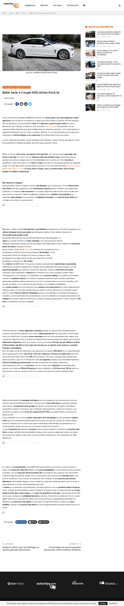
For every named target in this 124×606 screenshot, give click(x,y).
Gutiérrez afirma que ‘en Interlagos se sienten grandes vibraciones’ (20, 548)
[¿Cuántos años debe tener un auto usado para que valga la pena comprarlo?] (90, 75)
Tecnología (72, 5)
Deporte (44, 5)
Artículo (13, 87)
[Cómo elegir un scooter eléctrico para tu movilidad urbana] (90, 53)
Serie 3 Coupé (51, 126)
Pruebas (27, 87)
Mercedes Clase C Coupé (14, 169)
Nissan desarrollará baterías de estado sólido (108, 42)
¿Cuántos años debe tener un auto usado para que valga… (109, 75)
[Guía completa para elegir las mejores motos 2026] (90, 107)
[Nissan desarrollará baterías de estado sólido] (90, 43)
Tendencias (30, 5)
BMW (20, 87)
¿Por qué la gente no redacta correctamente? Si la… (109, 96)
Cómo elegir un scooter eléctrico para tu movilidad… (107, 52)
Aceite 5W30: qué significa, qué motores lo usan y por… (109, 85)
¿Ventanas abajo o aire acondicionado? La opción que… (109, 64)
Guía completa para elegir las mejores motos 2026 (109, 106)
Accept (103, 603)
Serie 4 (5, 87)
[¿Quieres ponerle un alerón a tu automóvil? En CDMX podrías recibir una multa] (90, 34)
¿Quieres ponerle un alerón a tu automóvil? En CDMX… (109, 33)
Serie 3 (27, 249)
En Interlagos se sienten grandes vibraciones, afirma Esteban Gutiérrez (62, 548)
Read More (113, 603)
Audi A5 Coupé (73, 166)
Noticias (57, 5)
